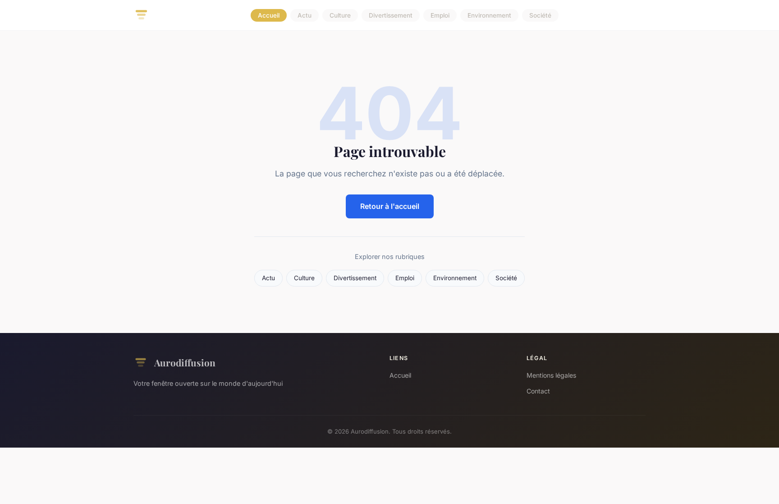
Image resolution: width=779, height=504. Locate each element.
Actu (305, 15)
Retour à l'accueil (389, 206)
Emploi (440, 15)
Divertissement (390, 15)
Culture (340, 15)
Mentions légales (551, 375)
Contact (538, 391)
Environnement (489, 15)
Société (540, 15)
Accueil (269, 15)
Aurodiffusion (184, 362)
